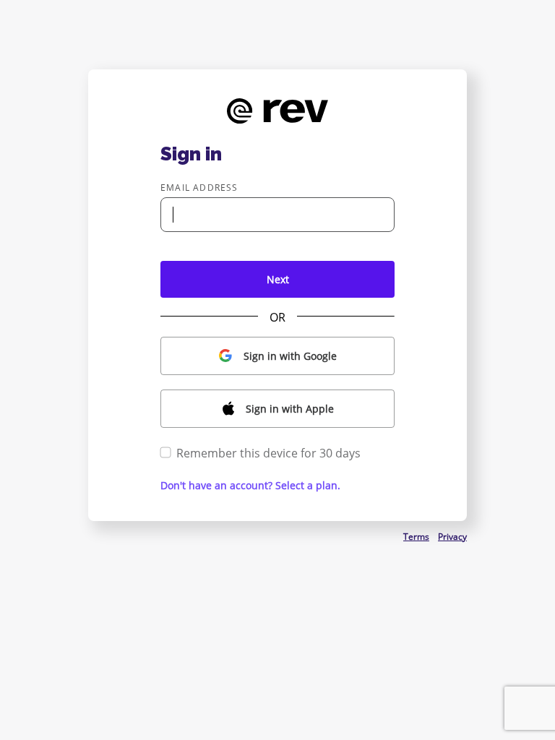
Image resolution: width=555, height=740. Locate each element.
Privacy (452, 536)
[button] (277, 356)
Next (278, 279)
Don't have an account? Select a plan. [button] (250, 485)
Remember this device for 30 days (268, 453)
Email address (199, 187)
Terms (416, 536)
